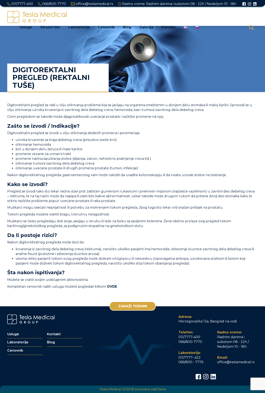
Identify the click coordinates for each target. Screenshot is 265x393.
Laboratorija (79, 27)
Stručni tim (50, 27)
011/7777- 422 (189, 357)
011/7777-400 (22, 4)
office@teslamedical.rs (94, 4)
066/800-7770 (53, 4)
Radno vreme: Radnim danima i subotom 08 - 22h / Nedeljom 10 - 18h (178, 4)
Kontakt (168, 27)
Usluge (26, 27)
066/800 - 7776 (190, 362)
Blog (127, 27)
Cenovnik (106, 27)
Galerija (146, 27)
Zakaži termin (132, 306)
